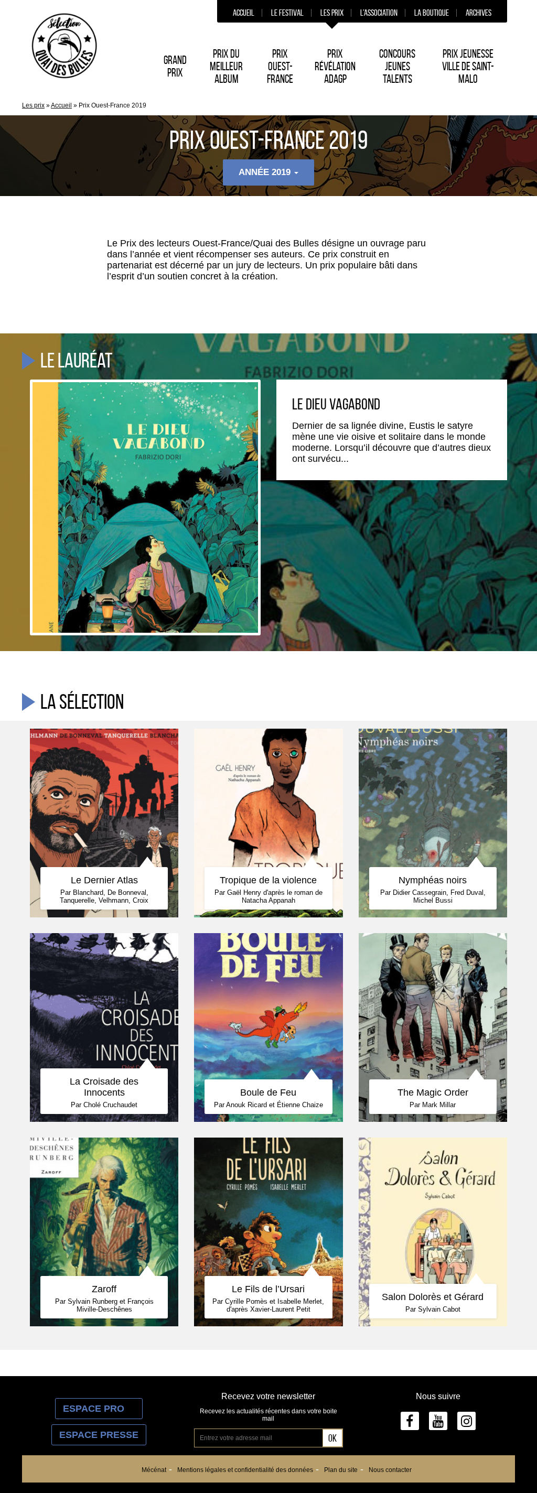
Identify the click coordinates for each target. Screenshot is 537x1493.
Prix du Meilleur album (226, 66)
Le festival (287, 12)
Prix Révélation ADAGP (335, 66)
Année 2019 (266, 172)
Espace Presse (98, 1435)
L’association (379, 12)
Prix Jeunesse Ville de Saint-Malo (468, 66)
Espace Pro (99, 1408)
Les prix (331, 12)
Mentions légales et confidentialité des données (245, 1470)
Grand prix (175, 66)
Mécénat (154, 1470)
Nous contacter (390, 1470)
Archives (478, 12)
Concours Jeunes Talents (397, 66)
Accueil (243, 12)
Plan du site (341, 1470)
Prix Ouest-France (280, 66)
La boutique (431, 12)
